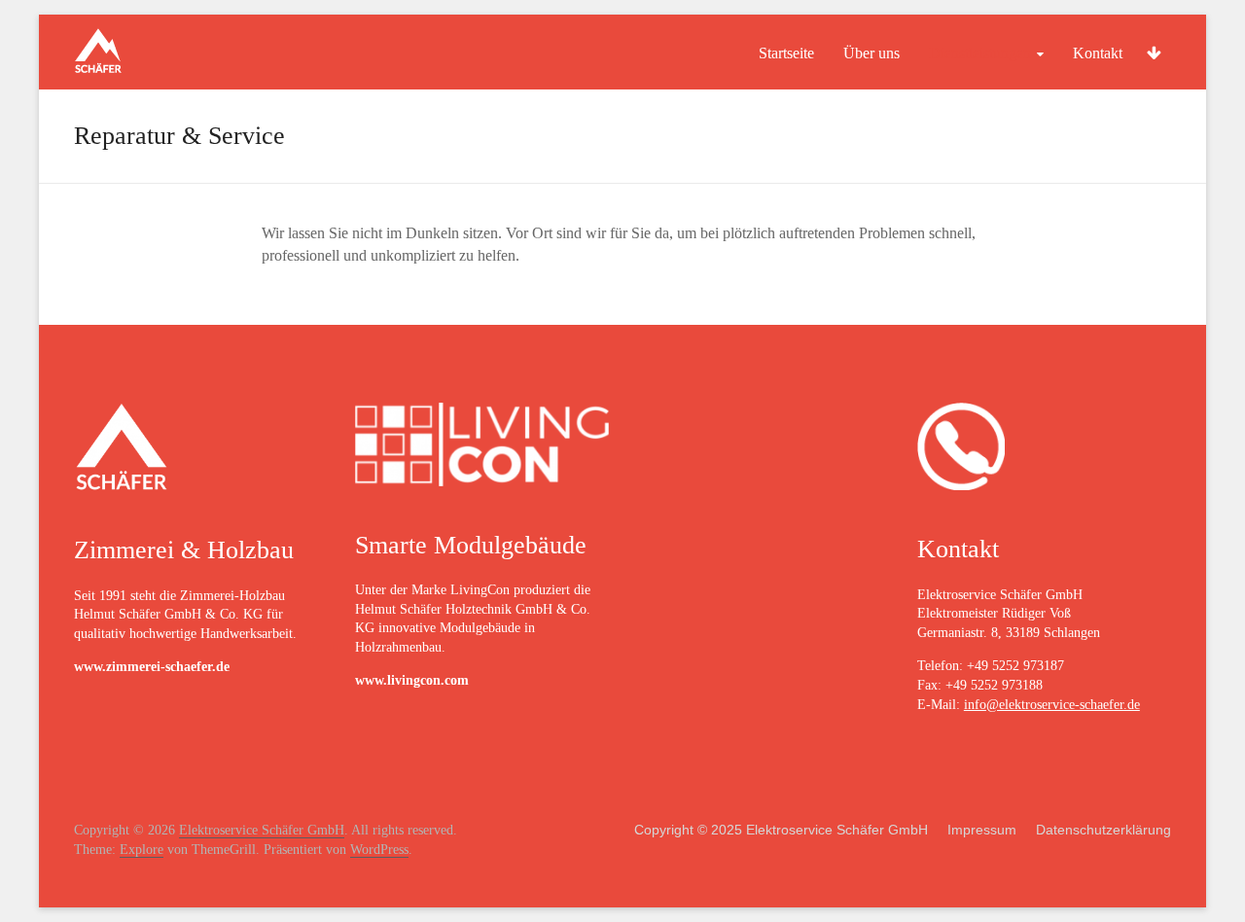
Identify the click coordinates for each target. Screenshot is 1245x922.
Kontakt (1097, 53)
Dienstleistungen (980, 53)
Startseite (786, 53)
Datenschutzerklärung (1103, 829)
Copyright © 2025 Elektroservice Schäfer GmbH (781, 829)
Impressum (981, 829)
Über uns (871, 53)
